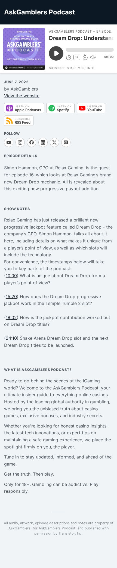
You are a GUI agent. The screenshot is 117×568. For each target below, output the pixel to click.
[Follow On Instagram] (20, 142)
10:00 (11, 275)
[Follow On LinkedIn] (43, 142)
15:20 (11, 296)
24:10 (11, 338)
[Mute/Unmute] (93, 57)
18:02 (11, 317)
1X (76, 57)
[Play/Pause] (24, 49)
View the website (21, 95)
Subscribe (57, 68)
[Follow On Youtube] (8, 142)
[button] (90, 50)
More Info (86, 68)
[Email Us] (65, 142)
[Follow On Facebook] (31, 142)
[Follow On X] (54, 142)
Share (71, 68)
